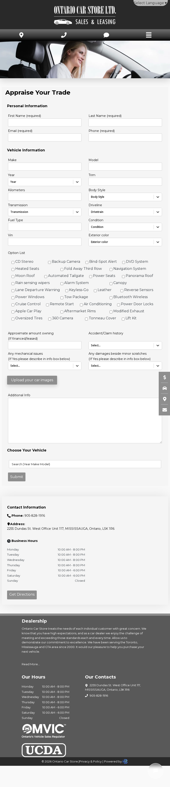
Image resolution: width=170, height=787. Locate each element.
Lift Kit (131, 318)
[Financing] (162, 377)
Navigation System (129, 269)
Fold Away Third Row (83, 269)
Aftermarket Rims (80, 311)
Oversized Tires (28, 318)
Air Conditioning (98, 304)
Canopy (120, 283)
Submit (16, 477)
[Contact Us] (162, 409)
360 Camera (62, 318)
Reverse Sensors (138, 290)
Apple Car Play (28, 311)
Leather (105, 290)
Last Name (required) (105, 116)
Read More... (31, 664)
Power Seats (104, 276)
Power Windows (29, 297)
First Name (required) (24, 116)
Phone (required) (102, 131)
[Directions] (162, 398)
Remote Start (62, 304)
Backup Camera (66, 261)
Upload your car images (32, 380)
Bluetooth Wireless (130, 297)
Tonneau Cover (102, 318)
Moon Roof (25, 276)
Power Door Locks (137, 304)
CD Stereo (24, 261)
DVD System (137, 261)
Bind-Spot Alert (103, 261)
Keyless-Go (79, 290)
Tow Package (76, 297)
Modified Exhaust (128, 311)
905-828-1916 (99, 695)
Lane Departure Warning (37, 290)
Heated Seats (27, 269)
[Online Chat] (155, 771)
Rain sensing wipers (32, 283)
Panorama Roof (139, 276)
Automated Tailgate (66, 276)
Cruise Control (28, 304)
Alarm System (76, 283)
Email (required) (20, 131)
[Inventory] (162, 388)
